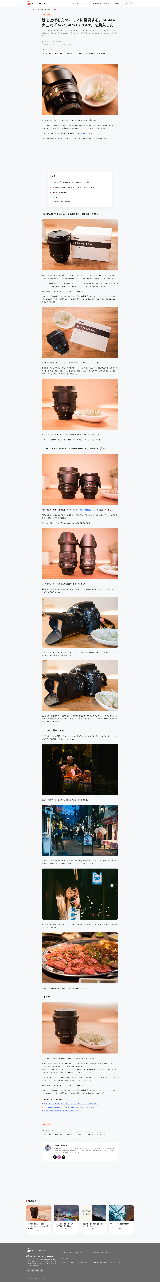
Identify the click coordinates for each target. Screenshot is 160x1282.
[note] (63, 1157)
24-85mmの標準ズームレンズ (88, 510)
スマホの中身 (116, 3)
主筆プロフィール (81, 1253)
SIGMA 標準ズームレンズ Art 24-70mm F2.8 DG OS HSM (62, 291)
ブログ (71, 1262)
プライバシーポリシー (94, 1253)
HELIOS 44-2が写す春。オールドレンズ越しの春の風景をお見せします (69, 1107)
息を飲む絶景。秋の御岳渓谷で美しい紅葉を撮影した (62, 1110)
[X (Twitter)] (55, 1157)
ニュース (120, 1262)
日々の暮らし (97, 3)
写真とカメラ (77, 3)
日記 (113, 1253)
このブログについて (68, 1253)
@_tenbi (84, 133)
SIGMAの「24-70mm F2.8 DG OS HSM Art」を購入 (71, 182)
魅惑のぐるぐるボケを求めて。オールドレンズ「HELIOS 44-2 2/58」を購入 (71, 1103)
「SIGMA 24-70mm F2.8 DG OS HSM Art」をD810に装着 (73, 187)
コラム (77, 1262)
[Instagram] (59, 1157)
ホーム (28, 9)
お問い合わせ (106, 1253)
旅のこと (107, 3)
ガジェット (87, 3)
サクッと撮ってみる (59, 192)
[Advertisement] (80, 155)
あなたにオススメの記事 (62, 202)
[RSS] (41, 1270)
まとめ (55, 198)
